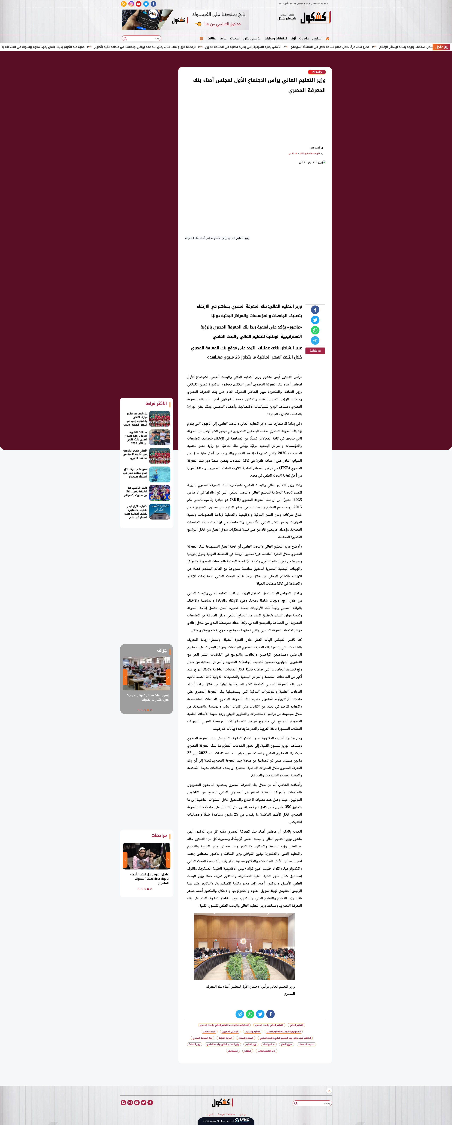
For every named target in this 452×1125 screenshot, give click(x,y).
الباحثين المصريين (230, 1032)
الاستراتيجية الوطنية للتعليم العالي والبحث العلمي (224, 1025)
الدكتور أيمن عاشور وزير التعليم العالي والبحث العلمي (285, 1038)
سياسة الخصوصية (226, 1114)
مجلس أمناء (269, 1044)
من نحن (243, 1114)
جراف (223, 38)
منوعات (234, 38)
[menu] (201, 38)
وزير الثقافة (194, 1044)
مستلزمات (233, 1051)
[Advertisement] (349, 109)
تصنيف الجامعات (306, 1044)
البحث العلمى (209, 1032)
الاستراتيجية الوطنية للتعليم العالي (284, 1032)
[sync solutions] (242, 1121)
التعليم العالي (296, 1025)
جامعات (304, 38)
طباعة (314, 350)
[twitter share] (315, 320)
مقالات (212, 38)
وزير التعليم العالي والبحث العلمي (223, 1044)
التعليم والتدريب (252, 1032)
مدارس (316, 38)
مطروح (247, 1051)
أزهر (293, 38)
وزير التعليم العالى (266, 1051)
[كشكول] (315, 18)
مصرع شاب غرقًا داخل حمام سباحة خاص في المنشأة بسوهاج (373, 47)
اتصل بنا (209, 1114)
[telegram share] (315, 340)
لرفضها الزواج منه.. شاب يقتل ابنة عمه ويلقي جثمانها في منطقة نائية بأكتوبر (187, 47)
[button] (151, 710)
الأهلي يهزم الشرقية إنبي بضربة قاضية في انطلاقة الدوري (285, 47)
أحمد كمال (315, 148)
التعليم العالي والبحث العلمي (269, 1025)
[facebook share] (315, 309)
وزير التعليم (250, 1044)
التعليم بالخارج (252, 38)
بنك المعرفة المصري (202, 1038)
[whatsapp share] (315, 330)
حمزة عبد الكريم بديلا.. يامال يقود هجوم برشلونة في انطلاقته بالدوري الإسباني (76, 47)
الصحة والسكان (246, 1038)
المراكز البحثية (225, 1038)
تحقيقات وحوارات (276, 38)
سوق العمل (286, 1044)
